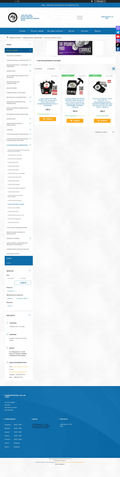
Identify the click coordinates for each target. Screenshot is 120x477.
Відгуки (98, 31)
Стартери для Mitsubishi (14, 200)
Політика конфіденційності (77, 462)
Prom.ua (69, 458)
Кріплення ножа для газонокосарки (13, 82)
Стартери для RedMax (14, 184)
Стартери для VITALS (13, 211)
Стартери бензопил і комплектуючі (17, 134)
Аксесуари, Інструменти (14, 55)
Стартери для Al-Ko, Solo (15, 155)
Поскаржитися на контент (63, 462)
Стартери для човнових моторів (17, 227)
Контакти (84, 31)
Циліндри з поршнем (13, 238)
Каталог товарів (37, 31)
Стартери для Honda (13, 166)
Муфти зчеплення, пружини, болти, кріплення (17, 108)
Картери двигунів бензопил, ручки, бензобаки (17, 76)
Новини (9, 258)
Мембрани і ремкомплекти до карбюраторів (16, 102)
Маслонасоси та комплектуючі (16, 97)
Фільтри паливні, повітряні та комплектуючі (16, 233)
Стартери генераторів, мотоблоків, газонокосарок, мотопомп (17, 139)
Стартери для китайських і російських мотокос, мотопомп (19, 150)
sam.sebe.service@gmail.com (18, 372)
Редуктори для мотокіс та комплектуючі (15, 124)
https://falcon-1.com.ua (20, 366)
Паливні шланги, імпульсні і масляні (18, 249)
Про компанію (9, 410)
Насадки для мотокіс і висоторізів (17, 114)
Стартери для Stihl (13, 162)
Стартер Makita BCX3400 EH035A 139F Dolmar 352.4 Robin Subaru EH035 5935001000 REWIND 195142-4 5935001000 (47, 102)
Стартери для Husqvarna (15, 158)
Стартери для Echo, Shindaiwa (16, 173)
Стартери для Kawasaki (14, 218)
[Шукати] (79, 18)
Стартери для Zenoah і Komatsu (17, 188)
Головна (22, 31)
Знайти (23, 283)
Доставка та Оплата (55, 31)
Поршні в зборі (11, 119)
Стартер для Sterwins (14, 207)
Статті (9, 263)
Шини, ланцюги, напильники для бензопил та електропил (17, 243)
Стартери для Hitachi (13, 191)
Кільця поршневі (12, 88)
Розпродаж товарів (13, 254)
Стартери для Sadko (13, 169)
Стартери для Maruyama (14, 177)
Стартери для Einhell (14, 180)
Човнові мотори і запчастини (16, 92)
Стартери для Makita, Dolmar (16, 204)
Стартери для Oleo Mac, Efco (16, 215)
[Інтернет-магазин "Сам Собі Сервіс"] (13, 22)
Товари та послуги (15, 37)
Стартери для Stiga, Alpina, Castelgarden (15, 196)
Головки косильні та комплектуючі (18, 60)
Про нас (71, 31)
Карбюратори (11, 71)
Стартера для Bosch (13, 222)
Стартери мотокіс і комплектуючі (32, 37)
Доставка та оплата (11, 407)
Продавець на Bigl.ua (60, 460)
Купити (49, 119)
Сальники (10, 129)
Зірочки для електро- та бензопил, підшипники (17, 65)
